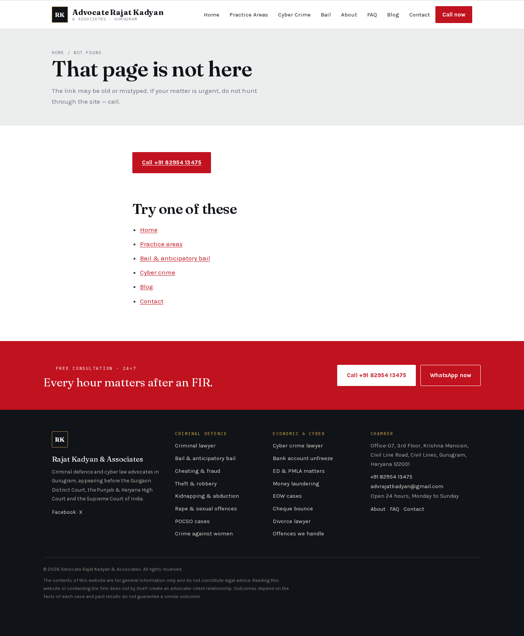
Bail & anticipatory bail (175, 258)
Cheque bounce (293, 508)
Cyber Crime (294, 14)
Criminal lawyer (195, 445)
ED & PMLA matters (299, 471)
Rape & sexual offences (206, 508)
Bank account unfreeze (303, 458)
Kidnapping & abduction (207, 496)
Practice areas (161, 244)
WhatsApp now (450, 375)
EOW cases (287, 496)
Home (211, 14)
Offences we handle (298, 533)
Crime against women (204, 533)
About (349, 14)
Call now (453, 14)
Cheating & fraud (197, 471)
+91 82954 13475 (391, 477)
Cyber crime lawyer (298, 445)
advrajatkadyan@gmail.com (407, 486)
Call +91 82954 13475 (171, 162)
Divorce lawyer (292, 521)
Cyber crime (157, 272)
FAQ (372, 14)
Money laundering (296, 483)
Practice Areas (248, 14)
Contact (419, 14)
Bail (326, 14)
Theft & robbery (196, 483)
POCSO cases (192, 521)
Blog (393, 14)
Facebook (64, 512)
